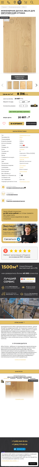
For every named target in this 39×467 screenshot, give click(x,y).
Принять (33, 463)
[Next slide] (36, 85)
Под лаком (23, 165)
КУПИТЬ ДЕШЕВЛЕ (31, 123)
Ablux (24, 7)
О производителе (12, 194)
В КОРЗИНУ (16, 124)
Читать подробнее (20, 359)
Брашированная (24, 157)
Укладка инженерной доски (15, 188)
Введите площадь (8, 101)
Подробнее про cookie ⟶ (10, 461)
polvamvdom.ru (19, 2)
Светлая (22, 159)
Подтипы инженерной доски (15, 201)
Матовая (22, 149)
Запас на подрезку (34, 106)
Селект (21, 167)
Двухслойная (23, 171)
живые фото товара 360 (19, 77)
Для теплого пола (24, 181)
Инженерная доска (14, 7)
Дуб (21, 139)
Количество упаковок (9, 106)
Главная (4, 7)
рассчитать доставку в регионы (20, 111)
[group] (19, 45)
